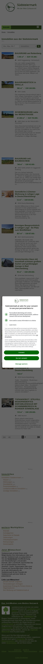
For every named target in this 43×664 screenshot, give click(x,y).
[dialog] (21, 332)
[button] (21, 324)
